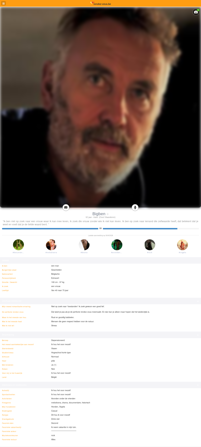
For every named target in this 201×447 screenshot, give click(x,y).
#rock (149, 252)
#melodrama (51, 252)
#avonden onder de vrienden (117, 252)
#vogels (182, 252)
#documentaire (19, 252)
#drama (84, 252)
